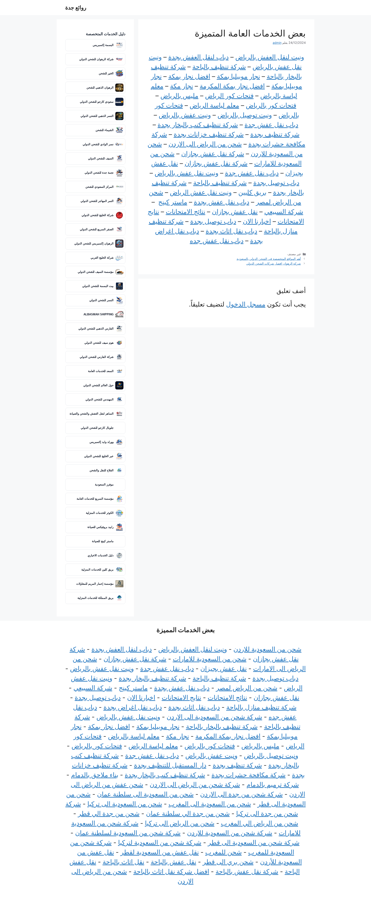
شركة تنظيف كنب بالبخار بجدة (198, 124)
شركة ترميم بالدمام (272, 784)
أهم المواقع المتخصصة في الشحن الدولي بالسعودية (269, 259)
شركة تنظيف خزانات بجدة (209, 134)
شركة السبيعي (283, 211)
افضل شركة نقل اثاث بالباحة (171, 871)
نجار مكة (181, 86)
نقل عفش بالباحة (173, 862)
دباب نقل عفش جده (216, 240)
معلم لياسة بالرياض (134, 736)
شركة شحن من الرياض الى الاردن (195, 784)
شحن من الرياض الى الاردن (205, 144)
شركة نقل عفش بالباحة (247, 871)
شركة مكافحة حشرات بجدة (248, 775)
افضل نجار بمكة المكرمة (232, 86)
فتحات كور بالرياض (271, 105)
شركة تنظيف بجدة (275, 134)
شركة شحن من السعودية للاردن (229, 833)
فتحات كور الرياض (229, 95)
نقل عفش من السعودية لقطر (159, 852)
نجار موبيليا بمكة (238, 76)
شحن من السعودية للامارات (209, 659)
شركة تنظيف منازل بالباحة (261, 707)
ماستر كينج (172, 202)
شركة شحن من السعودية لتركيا (159, 842)
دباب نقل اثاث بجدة (231, 231)
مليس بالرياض (179, 95)
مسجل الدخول (245, 304)
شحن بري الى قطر (228, 862)
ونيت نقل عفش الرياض (201, 192)
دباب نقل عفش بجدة (221, 202)
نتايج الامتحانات (181, 697)
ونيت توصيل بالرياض (244, 115)
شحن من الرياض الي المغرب (259, 823)
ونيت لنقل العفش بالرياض (269, 57)
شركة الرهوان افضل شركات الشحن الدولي (273, 263)
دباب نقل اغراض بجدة (132, 707)
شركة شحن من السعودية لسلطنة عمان (128, 833)
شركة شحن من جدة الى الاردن (241, 794)
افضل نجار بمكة (189, 76)
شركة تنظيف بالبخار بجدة (152, 678)
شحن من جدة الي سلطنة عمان (188, 813)
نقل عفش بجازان (235, 211)
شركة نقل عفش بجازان (212, 153)
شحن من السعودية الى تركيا (124, 804)
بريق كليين (252, 192)
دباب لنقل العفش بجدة (198, 57)
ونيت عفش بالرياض (185, 115)
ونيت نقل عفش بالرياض (186, 173)
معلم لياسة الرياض (214, 105)
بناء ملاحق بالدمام (94, 775)
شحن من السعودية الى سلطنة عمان (145, 794)
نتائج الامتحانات (185, 211)
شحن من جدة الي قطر (109, 813)
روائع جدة (75, 7)
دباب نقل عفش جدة (271, 124)
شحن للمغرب (223, 852)
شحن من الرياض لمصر (246, 688)
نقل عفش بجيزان (223, 668)
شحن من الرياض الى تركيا (179, 823)
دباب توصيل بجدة (276, 182)
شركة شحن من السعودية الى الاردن (214, 717)
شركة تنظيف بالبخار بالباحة (222, 726)
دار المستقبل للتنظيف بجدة (170, 765)
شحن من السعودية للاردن (267, 649)
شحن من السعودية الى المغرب (210, 804)
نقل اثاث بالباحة (123, 862)
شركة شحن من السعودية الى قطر (254, 842)
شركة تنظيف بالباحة (219, 66)
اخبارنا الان (257, 221)
